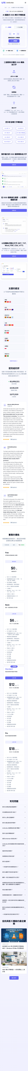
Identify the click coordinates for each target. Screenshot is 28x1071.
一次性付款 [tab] (6, 544)
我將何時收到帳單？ (7, 851)
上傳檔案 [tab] (9, 27)
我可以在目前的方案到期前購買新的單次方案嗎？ (13, 908)
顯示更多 (14, 978)
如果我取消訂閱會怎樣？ (8, 856)
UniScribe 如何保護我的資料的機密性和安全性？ (13, 844)
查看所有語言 (13, 361)
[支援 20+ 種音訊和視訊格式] (19, 44)
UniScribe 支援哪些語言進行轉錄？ (11, 828)
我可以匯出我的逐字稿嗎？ (9, 822)
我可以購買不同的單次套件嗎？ (10, 872)
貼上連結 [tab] (21, 27)
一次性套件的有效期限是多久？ (10, 867)
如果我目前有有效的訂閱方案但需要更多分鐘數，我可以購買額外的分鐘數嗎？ (13, 883)
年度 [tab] (21, 544)
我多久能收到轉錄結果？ (8, 833)
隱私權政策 (22, 54)
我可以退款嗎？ (6, 861)
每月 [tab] (14, 544)
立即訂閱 (14, 613)
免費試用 (14, 164)
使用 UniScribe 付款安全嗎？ (9, 838)
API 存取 (9, 656)
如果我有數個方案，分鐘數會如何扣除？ (12, 895)
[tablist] (14, 27)
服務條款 (17, 54)
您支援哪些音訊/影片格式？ (9, 812)
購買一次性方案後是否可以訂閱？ (11, 877)
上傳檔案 (15, 41)
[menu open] (25, 2)
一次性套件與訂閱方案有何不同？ (11, 914)
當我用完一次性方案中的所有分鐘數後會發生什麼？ (13, 901)
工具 (9, 7)
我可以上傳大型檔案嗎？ (8, 817)
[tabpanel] (14, 38)
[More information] (11, 588)
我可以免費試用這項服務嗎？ (9, 807)
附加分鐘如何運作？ (7, 889)
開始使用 (14, 561)
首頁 (6, 7)
